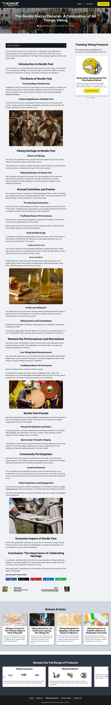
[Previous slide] (5, 677)
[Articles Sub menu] (94, 4)
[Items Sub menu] (83, 4)
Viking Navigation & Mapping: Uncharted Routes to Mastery (69, 630)
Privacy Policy (66, 698)
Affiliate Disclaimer (52, 698)
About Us (39, 698)
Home (31, 698)
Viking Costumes (70, 669)
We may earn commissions (88, 50)
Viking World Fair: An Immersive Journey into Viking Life (42, 630)
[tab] (87, 97)
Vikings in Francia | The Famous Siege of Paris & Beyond (15, 630)
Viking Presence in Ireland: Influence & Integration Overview (96, 630)
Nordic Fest (42, 193)
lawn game (20, 331)
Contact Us (103, 4)
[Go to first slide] (106, 677)
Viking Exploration (46, 26)
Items (79, 4)
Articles (89, 4)
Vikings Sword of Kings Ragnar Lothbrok (92, 77)
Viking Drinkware (24, 669)
